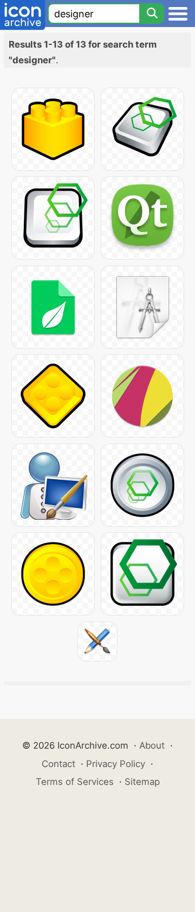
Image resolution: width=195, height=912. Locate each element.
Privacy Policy (115, 763)
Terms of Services (75, 781)
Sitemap (142, 781)
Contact (58, 763)
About (152, 745)
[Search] (151, 13)
